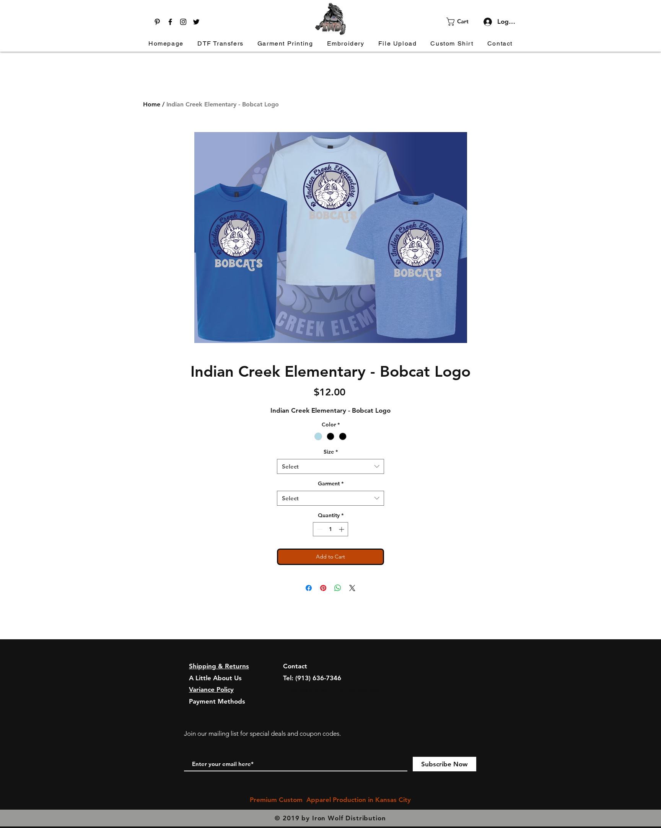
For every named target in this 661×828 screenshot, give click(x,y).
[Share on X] (352, 588)
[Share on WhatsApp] (337, 588)
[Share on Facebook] (308, 588)
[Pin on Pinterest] (323, 588)
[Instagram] (183, 22)
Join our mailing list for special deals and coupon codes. (262, 733)
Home (151, 104)
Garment (331, 483)
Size (331, 451)
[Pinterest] (157, 22)
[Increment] (342, 529)
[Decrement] (319, 529)
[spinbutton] (330, 529)
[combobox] (330, 466)
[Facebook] (170, 22)
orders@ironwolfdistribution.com (333, 689)
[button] (462, 22)
